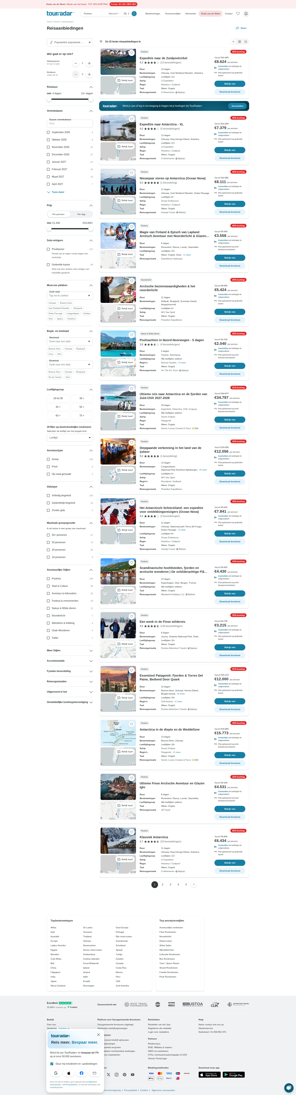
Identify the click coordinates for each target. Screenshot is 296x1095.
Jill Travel (165, 810)
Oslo (51, 319)
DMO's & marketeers (158, 1051)
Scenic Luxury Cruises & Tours (176, 428)
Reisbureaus (154, 1043)
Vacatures (58, 1028)
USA (118, 981)
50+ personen (59, 535)
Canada (119, 963)
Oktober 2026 (59, 139)
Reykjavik (78, 308)
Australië (55, 936)
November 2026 (60, 147)
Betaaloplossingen (106, 1043)
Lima (51, 354)
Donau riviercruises (92, 950)
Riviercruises (165, 941)
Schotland (120, 945)
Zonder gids (58, 510)
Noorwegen (88, 985)
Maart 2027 (58, 176)
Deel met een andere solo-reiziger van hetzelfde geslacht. (70, 271)
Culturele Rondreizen (169, 954)
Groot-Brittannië (91, 963)
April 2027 (57, 184)
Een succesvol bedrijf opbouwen (113, 1040)
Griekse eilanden (91, 959)
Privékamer (58, 249)
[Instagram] (116, 1075)
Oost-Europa (122, 927)
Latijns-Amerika (58, 945)
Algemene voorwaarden (163, 1090)
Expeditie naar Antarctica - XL (161, 124)
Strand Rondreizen (168, 968)
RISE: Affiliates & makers (160, 1047)
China (53, 968)
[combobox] (70, 296)
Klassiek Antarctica (154, 837)
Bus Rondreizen (167, 959)
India (53, 976)
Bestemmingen (153, 13)
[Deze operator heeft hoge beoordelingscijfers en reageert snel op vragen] (195, 428)
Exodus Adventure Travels (174, 648)
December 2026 (60, 154)
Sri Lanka (87, 927)
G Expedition (167, 80)
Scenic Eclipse (168, 416)
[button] (229, 67)
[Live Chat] (289, 1088)
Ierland (86, 972)
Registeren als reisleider (160, 1028)
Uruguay (193, 409)
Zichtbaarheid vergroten (109, 1047)
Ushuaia (52, 303)
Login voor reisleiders (158, 1032)
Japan (54, 981)
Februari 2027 (59, 169)
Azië (53, 932)
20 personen (59, 549)
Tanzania (87, 932)
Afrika (53, 927)
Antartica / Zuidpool (170, 84)
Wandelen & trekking (63, 623)
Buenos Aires (66, 303)
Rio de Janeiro (55, 377)
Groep (55, 459)
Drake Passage (55, 313)
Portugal (120, 932)
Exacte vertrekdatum (60, 119)
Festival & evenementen (65, 600)
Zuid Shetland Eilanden (59, 308)
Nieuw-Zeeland (58, 985)
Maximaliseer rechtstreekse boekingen (116, 1051)
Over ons (51, 1024)
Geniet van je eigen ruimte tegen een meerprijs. (70, 255)
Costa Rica (121, 968)
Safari (55, 637)
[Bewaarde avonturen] (238, 13)
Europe (54, 941)
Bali (52, 963)
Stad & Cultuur (60, 586)
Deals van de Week (210, 13)
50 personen (59, 542)
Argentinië (166, 409)
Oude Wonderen (61, 630)
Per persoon (58, 214)
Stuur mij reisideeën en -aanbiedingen (76, 1063)
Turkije (119, 954)
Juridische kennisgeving (109, 1090)
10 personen (59, 557)
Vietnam (87, 941)
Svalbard (177, 481)
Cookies (144, 1090)
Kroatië (86, 981)
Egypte (54, 950)
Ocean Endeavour (170, 201)
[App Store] (210, 1075)
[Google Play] (234, 1075)
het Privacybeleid (70, 1085)
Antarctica (177, 409)
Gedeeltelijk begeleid (63, 503)
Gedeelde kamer (61, 264)
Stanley (86, 313)
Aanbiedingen (68, 22)
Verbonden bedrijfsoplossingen (112, 1028)
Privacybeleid (130, 1090)
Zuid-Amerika (122, 985)
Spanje (119, 950)
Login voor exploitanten (108, 1055)
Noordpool (166, 481)
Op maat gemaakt (61, 474)
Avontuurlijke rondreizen (171, 927)
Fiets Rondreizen (167, 932)
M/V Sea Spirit (168, 312)
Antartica (71, 319)
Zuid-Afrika (56, 959)
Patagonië (166, 420)
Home (49, 22)
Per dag (81, 214)
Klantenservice (206, 1028)
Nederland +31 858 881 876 (212, 1032)
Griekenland (89, 954)
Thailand (87, 936)
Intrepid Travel (168, 212)
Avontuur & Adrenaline (64, 593)
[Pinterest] (124, 1075)
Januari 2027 (59, 162)
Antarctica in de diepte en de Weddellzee (170, 729)
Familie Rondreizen (168, 972)
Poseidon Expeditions (171, 320)
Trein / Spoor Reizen (169, 963)
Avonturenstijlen (173, 13)
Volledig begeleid (61, 495)
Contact (228, 13)
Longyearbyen (73, 313)
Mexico (119, 972)
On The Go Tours (169, 370)
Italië (85, 976)
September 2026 (61, 132)
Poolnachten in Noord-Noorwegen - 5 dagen (172, 340)
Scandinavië (122, 941)
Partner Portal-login (157, 1058)
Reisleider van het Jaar (159, 1024)
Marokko (55, 954)
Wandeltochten (166, 950)
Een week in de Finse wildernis (162, 621)
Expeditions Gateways (172, 258)
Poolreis (56, 22)
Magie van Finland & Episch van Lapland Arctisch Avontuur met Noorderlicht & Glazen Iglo (173, 236)
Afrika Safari (165, 945)
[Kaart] (246, 41)
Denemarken (89, 945)
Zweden (120, 959)
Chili (185, 409)
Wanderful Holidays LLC (173, 594)
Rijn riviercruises (124, 936)
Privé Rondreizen (167, 976)
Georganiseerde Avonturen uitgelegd (115, 1024)
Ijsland (86, 968)
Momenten (191, 13)
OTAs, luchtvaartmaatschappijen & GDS (167, 1055)
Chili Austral (167, 701)
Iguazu (60, 319)
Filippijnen (55, 972)
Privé (55, 466)
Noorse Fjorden (168, 362)
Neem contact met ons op (211, 1024)
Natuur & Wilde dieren (64, 608)
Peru (118, 976)
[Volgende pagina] (194, 884)
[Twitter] (108, 1075)
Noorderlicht (58, 615)
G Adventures (167, 92)
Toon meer (58, 192)
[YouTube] (133, 1075)
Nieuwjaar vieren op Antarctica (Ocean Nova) (173, 178)
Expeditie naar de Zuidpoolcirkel (163, 58)
